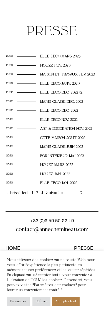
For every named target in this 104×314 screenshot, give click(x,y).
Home (13, 248)
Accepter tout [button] (65, 301)
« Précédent (17, 193)
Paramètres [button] (18, 301)
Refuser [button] (41, 301)
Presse (83, 248)
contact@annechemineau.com (52, 230)
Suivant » (55, 193)
